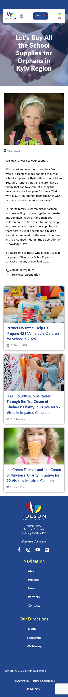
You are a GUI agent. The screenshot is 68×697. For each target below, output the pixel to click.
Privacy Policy (21, 681)
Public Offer (34, 689)
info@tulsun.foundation (34, 541)
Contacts (34, 605)
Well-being (34, 646)
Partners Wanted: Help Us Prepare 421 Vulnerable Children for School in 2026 (33, 333)
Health (31, 629)
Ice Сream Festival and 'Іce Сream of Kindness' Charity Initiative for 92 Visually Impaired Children (34, 475)
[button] (21, 16)
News (32, 588)
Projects (33, 579)
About (32, 571)
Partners (34, 597)
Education (34, 637)
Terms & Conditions (44, 681)
